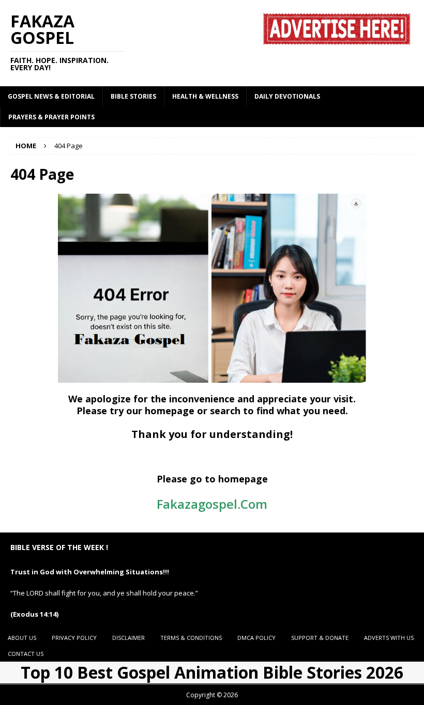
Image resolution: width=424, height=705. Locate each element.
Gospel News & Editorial (51, 96)
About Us (22, 637)
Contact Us (25, 653)
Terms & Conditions (191, 637)
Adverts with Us (389, 637)
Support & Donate (320, 637)
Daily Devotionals (287, 96)
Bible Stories (133, 96)
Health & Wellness (205, 96)
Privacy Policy (74, 637)
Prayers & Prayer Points (51, 117)
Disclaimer (128, 637)
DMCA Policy (256, 637)
